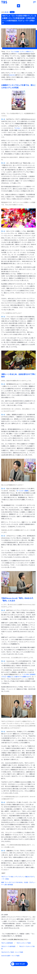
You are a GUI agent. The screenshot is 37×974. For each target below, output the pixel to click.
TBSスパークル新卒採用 (8, 946)
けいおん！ (18, 128)
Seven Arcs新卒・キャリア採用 (10, 955)
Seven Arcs (12, 75)
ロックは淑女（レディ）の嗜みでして (22, 51)
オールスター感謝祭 (22, 491)
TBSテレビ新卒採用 (7, 943)
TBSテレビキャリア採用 (24, 943)
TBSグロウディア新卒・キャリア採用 (12, 952)
